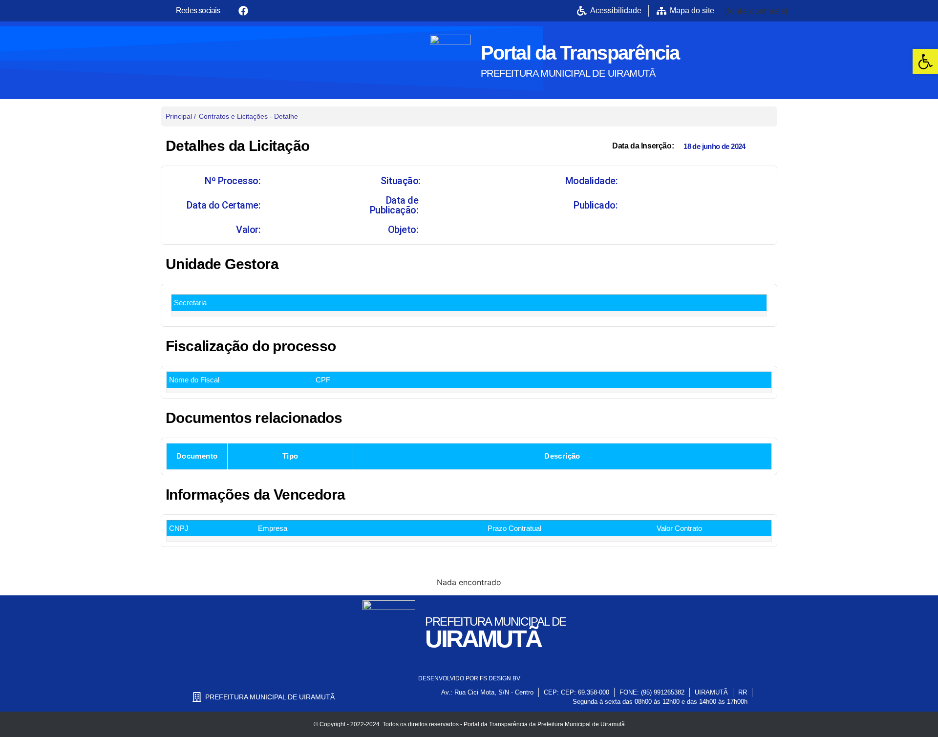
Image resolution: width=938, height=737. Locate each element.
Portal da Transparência (580, 52)
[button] (925, 61)
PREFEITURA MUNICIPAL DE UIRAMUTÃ (568, 73)
